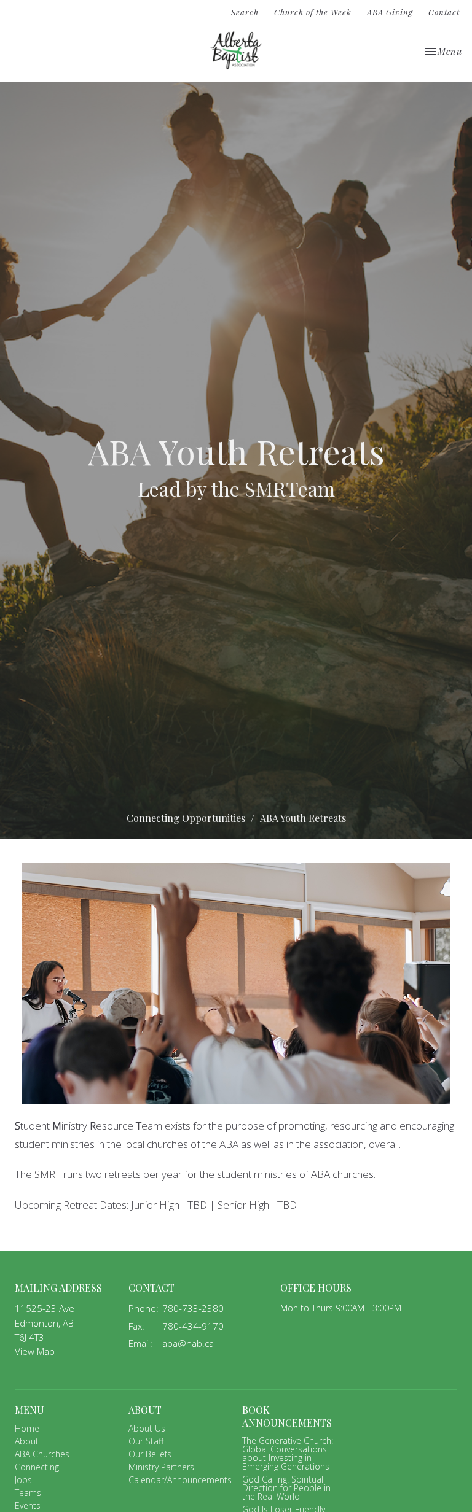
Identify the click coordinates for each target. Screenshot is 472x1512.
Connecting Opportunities (186, 818)
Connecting (37, 1467)
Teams (28, 1492)
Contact (444, 12)
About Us (146, 1428)
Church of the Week (313, 12)
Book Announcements (287, 1416)
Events (28, 1505)
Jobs (23, 1480)
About (27, 1441)
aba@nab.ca (188, 1343)
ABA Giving (390, 12)
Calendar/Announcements (180, 1480)
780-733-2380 (193, 1308)
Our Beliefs (149, 1454)
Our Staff (145, 1441)
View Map (35, 1351)
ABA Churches (42, 1454)
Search (245, 12)
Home (27, 1428)
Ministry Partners (161, 1467)
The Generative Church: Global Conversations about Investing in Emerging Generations (287, 1453)
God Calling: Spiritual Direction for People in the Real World (286, 1487)
